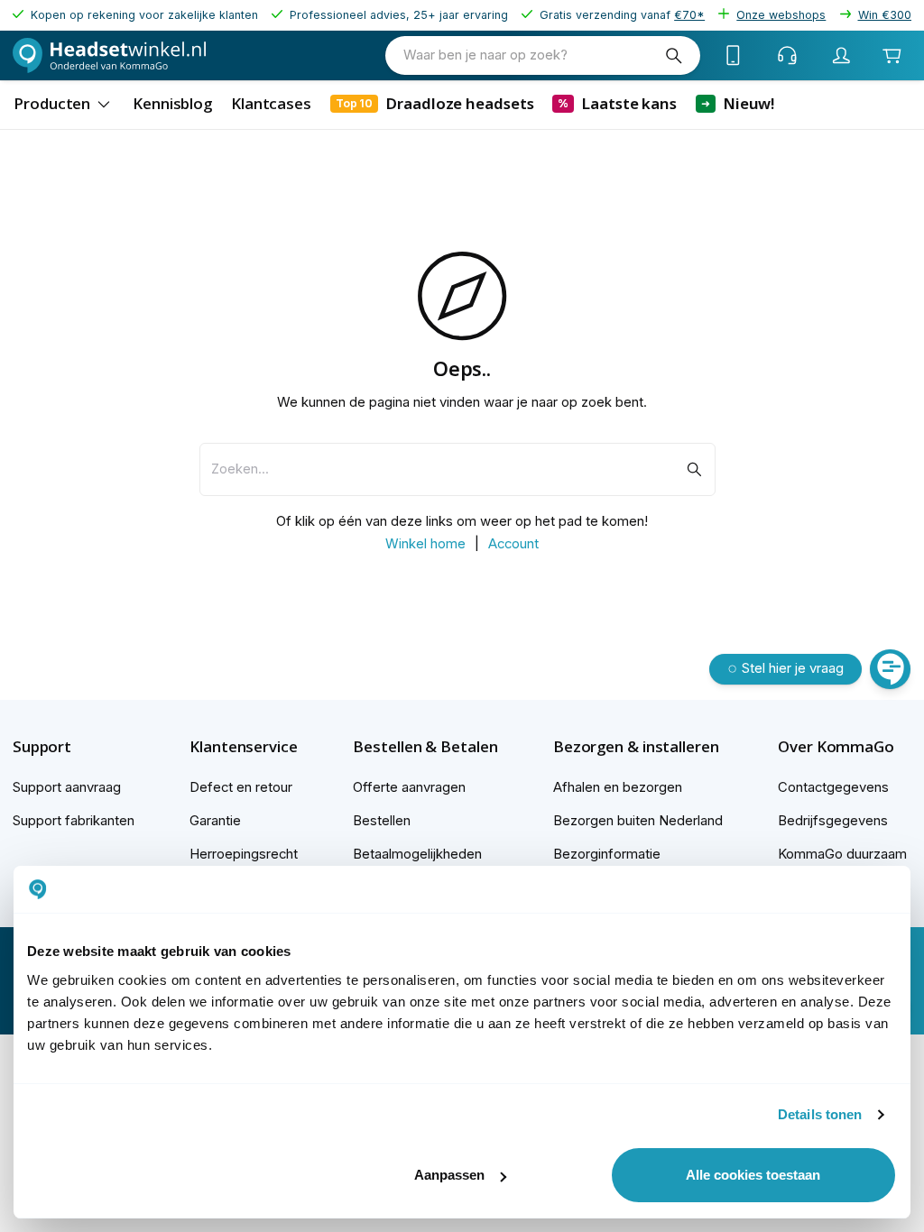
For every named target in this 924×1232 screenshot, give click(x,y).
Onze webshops (781, 15)
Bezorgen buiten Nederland (638, 821)
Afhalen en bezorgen (617, 787)
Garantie (215, 821)
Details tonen (820, 1114)
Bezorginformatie (607, 854)
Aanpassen (449, 1174)
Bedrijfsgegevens (833, 821)
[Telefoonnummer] (733, 55)
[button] (73, 746)
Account (513, 544)
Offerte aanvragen (409, 787)
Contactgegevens (833, 787)
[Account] (842, 55)
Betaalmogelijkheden (417, 854)
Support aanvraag (67, 787)
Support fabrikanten (73, 821)
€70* (689, 15)
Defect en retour (240, 787)
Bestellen (382, 821)
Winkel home (425, 544)
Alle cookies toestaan (753, 1174)
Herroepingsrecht (243, 854)
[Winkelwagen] (891, 55)
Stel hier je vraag (793, 668)
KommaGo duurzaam (842, 854)
